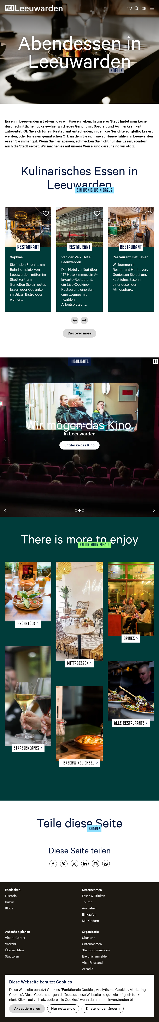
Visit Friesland (92, 962)
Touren (87, 901)
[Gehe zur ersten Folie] (154, 510)
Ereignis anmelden (95, 956)
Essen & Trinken (93, 895)
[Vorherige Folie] (5, 510)
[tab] (76, 510)
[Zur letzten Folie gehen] (74, 320)
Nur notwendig (63, 1008)
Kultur (9, 901)
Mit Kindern (90, 920)
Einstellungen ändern (103, 1008)
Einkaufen (89, 914)
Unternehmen (92, 943)
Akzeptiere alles (27, 1008)
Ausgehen (89, 908)
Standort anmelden (96, 950)
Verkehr (10, 943)
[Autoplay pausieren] (155, 361)
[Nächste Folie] (84, 320)
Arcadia (87, 968)
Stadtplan (12, 956)
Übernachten (14, 950)
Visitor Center (15, 937)
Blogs (9, 908)
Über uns (88, 937)
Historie (11, 895)
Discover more (79, 333)
